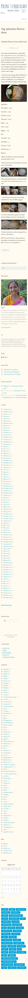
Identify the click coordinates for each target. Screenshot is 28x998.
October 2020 (7, 491)
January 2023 (6, 435)
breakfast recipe (20, 909)
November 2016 (7, 597)
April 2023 (6, 428)
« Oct (2, 897)
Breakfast (5, 688)
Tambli (5, 818)
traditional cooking (7, 964)
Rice (4, 799)
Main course (6, 762)
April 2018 (6, 558)
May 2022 (6, 451)
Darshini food (7, 713)
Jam (4, 748)
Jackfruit (5, 746)
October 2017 (7, 572)
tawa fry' (5, 820)
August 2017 (6, 576)
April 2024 (6, 419)
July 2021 (6, 470)
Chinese (5, 692)
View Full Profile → (6, 327)
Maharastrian (6, 760)
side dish (5, 809)
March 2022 (6, 453)
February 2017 (7, 590)
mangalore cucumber (9, 764)
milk (4, 946)
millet (4, 769)
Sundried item (7, 816)
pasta (4, 785)
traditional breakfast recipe (9, 961)
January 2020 (6, 511)
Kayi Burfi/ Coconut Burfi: (11, 370)
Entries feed (6, 848)
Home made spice (8, 741)
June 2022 (6, 449)
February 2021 (7, 481)
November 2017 (7, 570)
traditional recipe (19, 964)
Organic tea (6, 783)
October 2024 (7, 409)
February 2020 (7, 509)
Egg (4, 718)
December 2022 (7, 437)
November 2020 (7, 488)
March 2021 (6, 479)
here (23, 181)
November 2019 (7, 516)
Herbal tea (6, 737)
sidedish (4, 952)
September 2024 (7, 412)
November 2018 (7, 542)
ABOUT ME (5, 648)
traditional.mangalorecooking (9, 958)
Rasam (5, 797)
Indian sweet (6, 744)
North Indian (6, 778)
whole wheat (21, 967)
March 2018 (6, 560)
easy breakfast (6, 921)
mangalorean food (8, 767)
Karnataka (6, 750)
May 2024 (6, 416)
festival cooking (6, 925)
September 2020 (7, 493)
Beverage (5, 683)
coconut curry (7, 702)
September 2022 (7, 442)
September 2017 (7, 574)
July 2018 (6, 551)
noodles (5, 776)
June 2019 (6, 525)
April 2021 (6, 477)
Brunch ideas (6, 912)
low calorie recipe (7, 940)
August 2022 (6, 444)
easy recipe (15, 921)
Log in (5, 846)
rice (19, 949)
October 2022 (7, 439)
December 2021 (7, 460)
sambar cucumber (8, 804)
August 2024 (6, 414)
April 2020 (6, 504)
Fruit (4, 730)
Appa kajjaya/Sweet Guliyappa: (12, 374)
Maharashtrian (7, 757)
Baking (5, 676)
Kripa (3, 307)
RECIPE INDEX (6, 653)
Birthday (5, 685)
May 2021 (6, 474)
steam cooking (21, 952)
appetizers (6, 669)
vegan (4, 829)
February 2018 (7, 563)
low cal (5, 755)
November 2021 (7, 463)
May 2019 (6, 528)
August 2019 (6, 521)
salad (4, 802)
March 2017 (6, 588)
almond (4, 909)
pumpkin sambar (7, 792)
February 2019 (7, 535)
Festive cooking (7, 725)
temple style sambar (8, 822)
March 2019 (6, 532)
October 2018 (7, 544)
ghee (4, 928)
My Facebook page (6, 605)
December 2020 (7, 486)
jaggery (4, 937)
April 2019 (6, 530)
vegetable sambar (8, 832)
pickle (4, 790)
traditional (6, 825)
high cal (5, 739)
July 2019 (6, 523)
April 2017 (6, 586)
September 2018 (7, 546)
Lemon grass (6, 753)
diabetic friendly (14, 918)
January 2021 (6, 484)
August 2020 (6, 495)
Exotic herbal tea (7, 723)
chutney (22, 58)
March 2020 (6, 507)
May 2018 (6, 556)
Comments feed (7, 851)
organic (5, 781)
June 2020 (6, 500)
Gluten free (6, 732)
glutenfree (20, 928)
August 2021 (6, 467)
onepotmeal (21, 946)
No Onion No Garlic (8, 771)
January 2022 (6, 458)
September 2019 (7, 518)
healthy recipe (6, 934)
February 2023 (7, 432)
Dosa (4, 716)
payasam (13, 949)
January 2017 (6, 593)
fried (4, 727)
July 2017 (6, 579)
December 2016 (7, 595)
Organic (5, 949)
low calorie (12, 937)
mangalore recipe (19, 943)
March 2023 (6, 430)
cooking (5, 711)
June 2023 (6, 425)
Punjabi (5, 795)
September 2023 (7, 423)
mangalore (17, 940)
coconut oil (6, 704)
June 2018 (6, 553)
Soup (4, 811)
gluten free (11, 928)
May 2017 (6, 583)
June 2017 (6, 581)
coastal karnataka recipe (9, 697)
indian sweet (16, 934)
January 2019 (6, 537)
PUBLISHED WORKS (8, 657)
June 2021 (6, 472)
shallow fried (6, 806)
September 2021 (7, 465)
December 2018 (7, 539)
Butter (5, 690)
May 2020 (6, 502)
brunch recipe (16, 912)
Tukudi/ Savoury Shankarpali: (12, 372)
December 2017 (7, 567)
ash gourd (6, 671)
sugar (4, 813)
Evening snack (7, 720)
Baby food (6, 674)
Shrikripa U (6, 386)
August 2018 (6, 549)
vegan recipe (12, 967)
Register (5, 844)
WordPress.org (7, 853)
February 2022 (7, 456)
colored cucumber (8, 706)
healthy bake (17, 931)
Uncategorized (7, 827)
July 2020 (6, 498)
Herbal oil (6, 734)
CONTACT (5, 655)
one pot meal (12, 946)
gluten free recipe (6, 931)
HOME (4, 651)
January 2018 (6, 565)
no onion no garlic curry (9, 774)
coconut (5, 699)
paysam (5, 788)
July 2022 (6, 446)
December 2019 (7, 514)
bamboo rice (6, 681)
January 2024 (6, 421)
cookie (5, 709)
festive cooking (17, 925)
